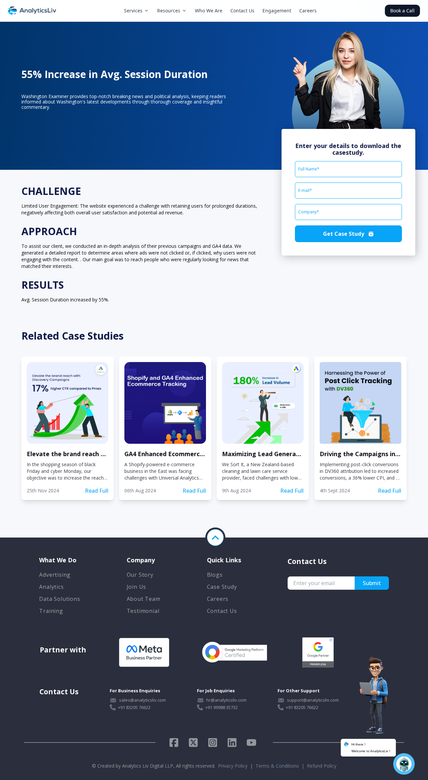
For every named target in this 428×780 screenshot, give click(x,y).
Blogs (215, 574)
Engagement (276, 10)
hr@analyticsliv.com (226, 700)
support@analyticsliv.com (313, 700)
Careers (308, 10)
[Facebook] (176, 742)
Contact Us (242, 10)
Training (51, 611)
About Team (143, 598)
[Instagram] (212, 742)
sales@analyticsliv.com (142, 700)
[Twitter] (193, 742)
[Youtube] (251, 742)
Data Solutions (59, 598)
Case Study (222, 586)
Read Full (96, 490)
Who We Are (208, 10)
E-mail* (305, 190)
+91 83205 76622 (134, 707)
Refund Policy (321, 766)
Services (133, 10)
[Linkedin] (232, 742)
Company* (308, 212)
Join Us (136, 586)
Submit (372, 583)
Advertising (55, 574)
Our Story (140, 574)
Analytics (51, 586)
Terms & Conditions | (281, 766)
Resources (168, 10)
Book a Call (402, 10)
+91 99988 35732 (221, 707)
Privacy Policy (232, 766)
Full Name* (308, 169)
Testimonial (143, 611)
